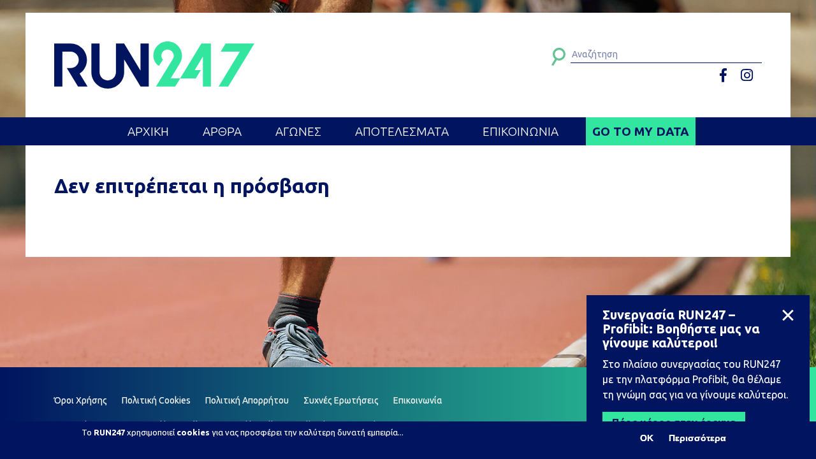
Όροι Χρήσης (80, 400)
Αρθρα (222, 131)
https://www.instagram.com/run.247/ (749, 76)
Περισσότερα (697, 438)
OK (646, 438)
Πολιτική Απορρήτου (247, 400)
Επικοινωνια (520, 131)
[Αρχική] (154, 65)
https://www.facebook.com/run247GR (728, 76)
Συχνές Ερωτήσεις (341, 400)
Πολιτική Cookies (156, 400)
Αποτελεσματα (402, 131)
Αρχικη (148, 131)
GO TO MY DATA (640, 131)
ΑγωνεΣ (298, 131)
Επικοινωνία (417, 400)
